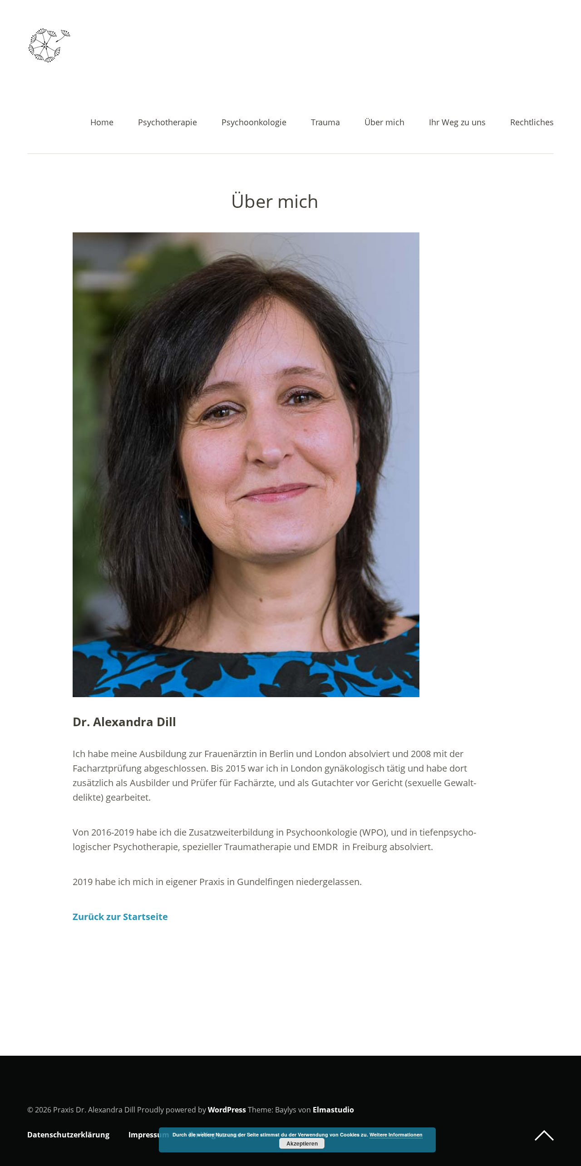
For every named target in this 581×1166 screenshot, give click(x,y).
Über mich (384, 123)
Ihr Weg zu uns (457, 123)
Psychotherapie (167, 123)
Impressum (148, 1135)
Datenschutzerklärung (68, 1135)
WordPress (227, 1110)
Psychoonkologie (254, 123)
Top (544, 1135)
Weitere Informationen (396, 1134)
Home (101, 123)
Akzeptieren (302, 1143)
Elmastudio (333, 1110)
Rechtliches (532, 123)
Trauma (325, 123)
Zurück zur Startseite (120, 916)
